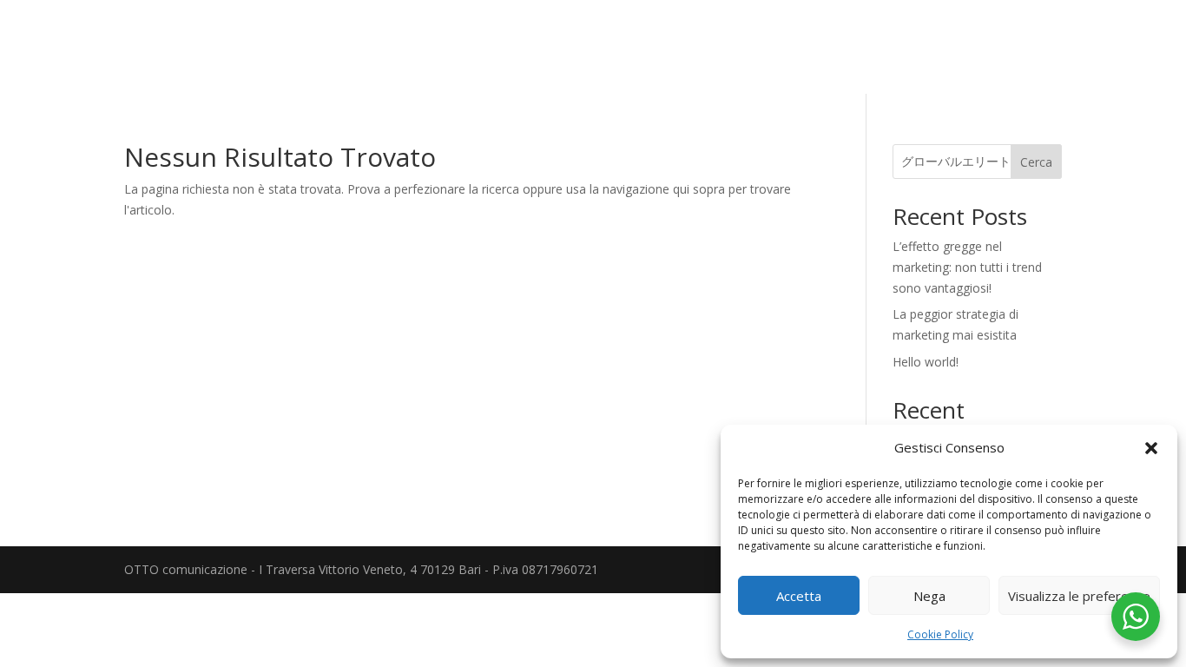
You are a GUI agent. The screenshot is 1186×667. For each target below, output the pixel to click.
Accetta (798, 595)
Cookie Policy (940, 634)
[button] (1151, 448)
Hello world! (926, 361)
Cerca (1036, 162)
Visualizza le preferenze (1079, 595)
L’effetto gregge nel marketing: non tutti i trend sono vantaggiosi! (967, 267)
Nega (929, 595)
